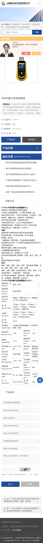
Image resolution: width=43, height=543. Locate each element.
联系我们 (32, 140)
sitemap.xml (26, 540)
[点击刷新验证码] (25, 469)
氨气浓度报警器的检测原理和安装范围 (21, 163)
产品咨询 (11, 140)
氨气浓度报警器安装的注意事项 (18, 168)
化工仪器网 (17, 530)
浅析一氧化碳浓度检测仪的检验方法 (20, 192)
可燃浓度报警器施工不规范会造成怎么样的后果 (22, 180)
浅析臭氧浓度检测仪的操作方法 (18, 186)
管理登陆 (36, 540)
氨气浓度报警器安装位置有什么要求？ (21, 174)
